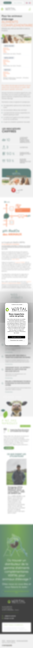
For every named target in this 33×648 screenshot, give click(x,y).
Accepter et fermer (16, 337)
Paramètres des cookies (16, 340)
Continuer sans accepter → (17, 304)
